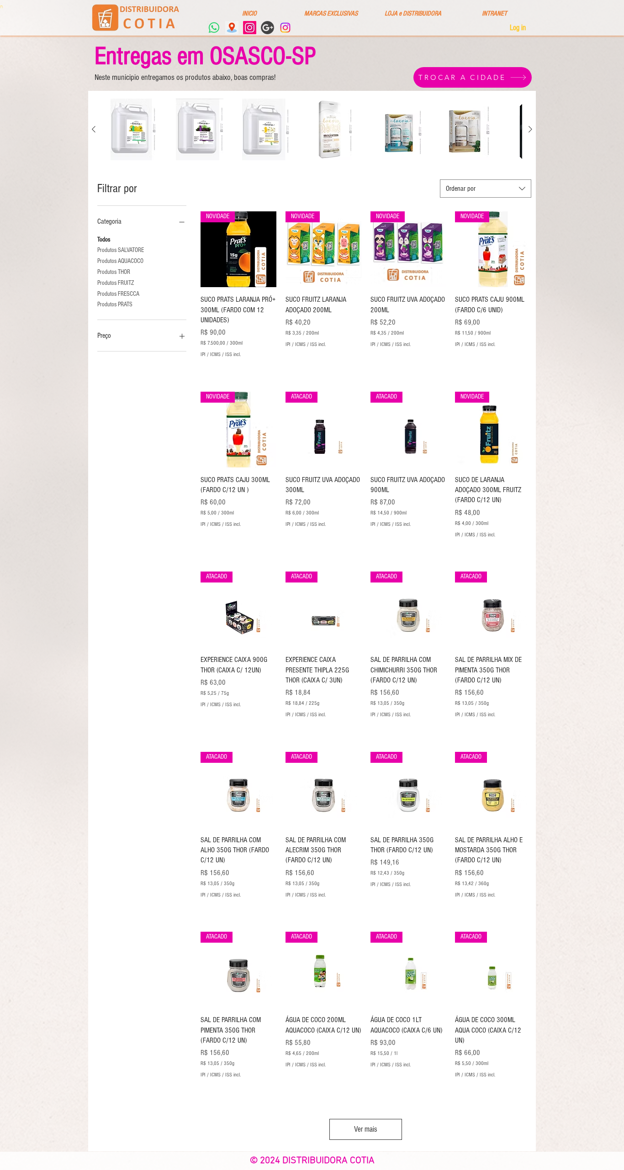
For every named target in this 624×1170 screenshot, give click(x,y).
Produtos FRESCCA (118, 294)
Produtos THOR (113, 272)
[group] (312, 129)
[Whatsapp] (214, 27)
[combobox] (485, 188)
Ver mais (365, 1129)
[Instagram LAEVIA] (249, 27)
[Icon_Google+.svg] (267, 27)
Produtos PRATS (114, 304)
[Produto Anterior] (93, 129)
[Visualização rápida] (133, 129)
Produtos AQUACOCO (120, 261)
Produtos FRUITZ (115, 283)
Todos (103, 239)
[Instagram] (285, 27)
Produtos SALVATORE (120, 250)
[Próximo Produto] (530, 129)
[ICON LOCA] (231, 27)
